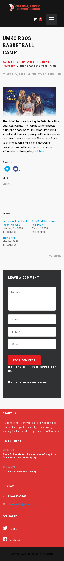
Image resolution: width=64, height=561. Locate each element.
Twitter (13, 529)
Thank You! (9, 237)
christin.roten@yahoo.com (21, 504)
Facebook (14, 540)
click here (38, 151)
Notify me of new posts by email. (30, 382)
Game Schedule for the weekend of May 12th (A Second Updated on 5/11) (29, 456)
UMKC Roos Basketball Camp (19, 471)
